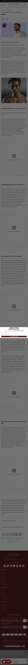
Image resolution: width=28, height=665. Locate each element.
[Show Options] (26, 334)
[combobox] (13, 334)
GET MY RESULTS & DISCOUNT (14, 336)
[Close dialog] (27, 327)
